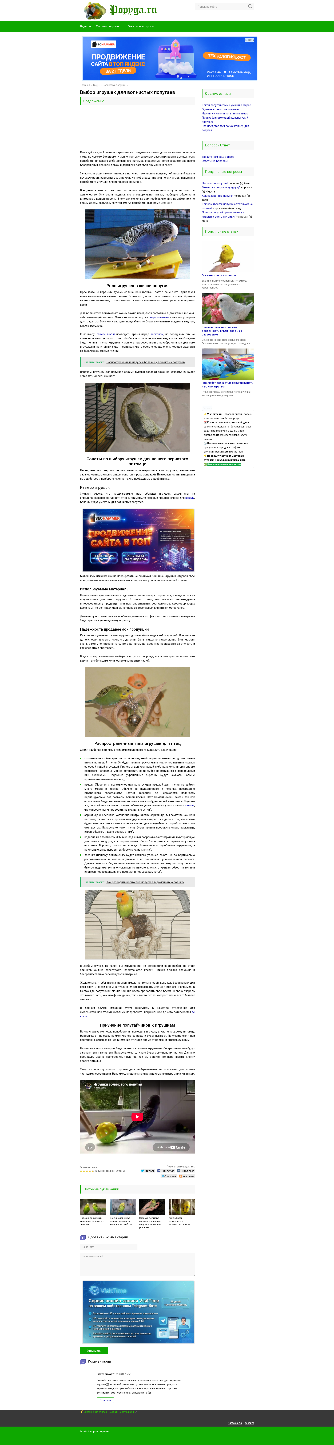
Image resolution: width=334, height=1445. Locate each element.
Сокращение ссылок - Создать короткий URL (109, 1412)
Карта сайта (235, 1423)
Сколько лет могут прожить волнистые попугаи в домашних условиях (150, 1223)
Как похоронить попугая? (218, 195)
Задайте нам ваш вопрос (218, 156)
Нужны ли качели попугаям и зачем (225, 113)
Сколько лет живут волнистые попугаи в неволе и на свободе (121, 1221)
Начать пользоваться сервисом (224, 464)
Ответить (105, 1400)
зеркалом (157, 334)
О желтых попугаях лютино (220, 275)
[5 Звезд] (93, 1171)
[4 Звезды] (90, 1171)
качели (189, 805)
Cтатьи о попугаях (107, 26)
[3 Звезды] (87, 1171)
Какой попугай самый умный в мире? (226, 105)
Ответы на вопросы (141, 26)
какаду (189, 497)
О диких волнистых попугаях (220, 109)
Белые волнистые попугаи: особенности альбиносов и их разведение (222, 331)
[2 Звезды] (84, 1171)
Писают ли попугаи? (215, 183)
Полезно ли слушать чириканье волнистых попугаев (92, 1221)
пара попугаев (159, 317)
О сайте (249, 1423)
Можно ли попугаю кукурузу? (221, 187)
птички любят (106, 334)
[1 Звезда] (81, 1171)
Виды (83, 26)
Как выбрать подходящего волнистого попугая (179, 1221)
